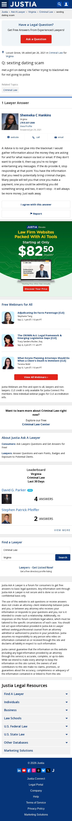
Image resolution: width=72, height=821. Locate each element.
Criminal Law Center (36, 424)
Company (36, 790)
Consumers (8, 443)
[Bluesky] (43, 770)
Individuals (11, 702)
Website (15, 137)
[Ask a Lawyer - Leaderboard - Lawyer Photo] (7, 499)
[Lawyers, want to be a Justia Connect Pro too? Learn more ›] (29, 490)
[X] (48, 770)
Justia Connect (36, 778)
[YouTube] (24, 770)
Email (60, 137)
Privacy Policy (36, 808)
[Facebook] (29, 770)
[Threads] (39, 770)
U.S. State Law (14, 734)
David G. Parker (14, 490)
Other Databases (16, 742)
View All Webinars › (36, 377)
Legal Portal (36, 784)
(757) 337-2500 (27, 122)
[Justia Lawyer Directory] (53, 770)
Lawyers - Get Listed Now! (36, 567)
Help (36, 796)
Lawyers (7, 453)
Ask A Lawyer (18, 11)
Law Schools (12, 718)
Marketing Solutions (18, 750)
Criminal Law (46, 11)
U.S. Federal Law (15, 726)
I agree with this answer (36, 204)
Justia (5, 11)
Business (10, 710)
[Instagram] (34, 770)
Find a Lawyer (12, 542)
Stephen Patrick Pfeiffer (20, 510)
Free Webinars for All (17, 304)
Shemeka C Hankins (35, 115)
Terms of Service (36, 802)
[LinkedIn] (19, 770)
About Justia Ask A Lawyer (21, 438)
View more (62, 530)
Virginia (32, 11)
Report (37, 213)
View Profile (26, 126)
